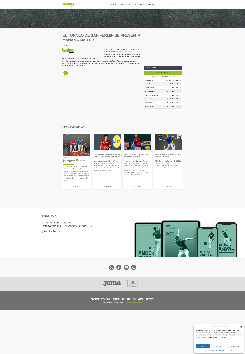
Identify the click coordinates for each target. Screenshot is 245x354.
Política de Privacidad (221, 350)
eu (169, 4)
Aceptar (203, 346)
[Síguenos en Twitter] (111, 268)
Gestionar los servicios (202, 341)
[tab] (163, 73)
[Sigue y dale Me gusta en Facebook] (119, 268)
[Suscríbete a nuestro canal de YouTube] (126, 268)
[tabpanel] (163, 94)
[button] (241, 327)
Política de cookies (209, 350)
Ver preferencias (235, 346)
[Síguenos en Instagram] (133, 268)
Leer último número (50, 231)
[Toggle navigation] (178, 5)
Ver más (76, 186)
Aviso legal (230, 350)
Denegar (219, 346)
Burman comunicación (134, 302)
